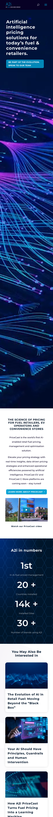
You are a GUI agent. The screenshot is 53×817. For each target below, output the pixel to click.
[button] (26, 510)
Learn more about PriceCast (25, 492)
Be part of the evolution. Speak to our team (23, 64)
